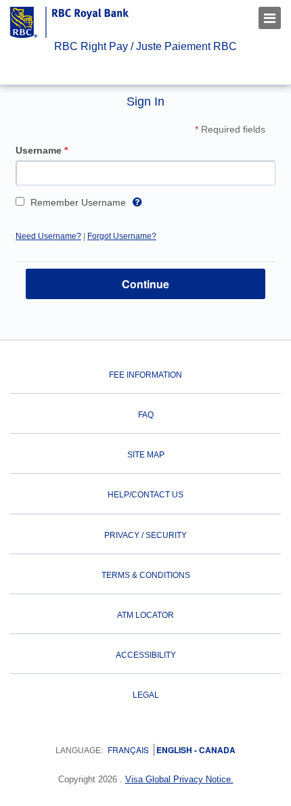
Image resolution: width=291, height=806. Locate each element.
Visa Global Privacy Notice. (179, 779)
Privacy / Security (145, 535)
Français (128, 749)
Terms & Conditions (146, 575)
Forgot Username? (121, 236)
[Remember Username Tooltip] (137, 200)
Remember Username (78, 202)
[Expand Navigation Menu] (270, 18)
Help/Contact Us (145, 494)
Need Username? (48, 236)
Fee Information (145, 375)
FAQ (146, 415)
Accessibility (146, 655)
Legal (146, 695)
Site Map (145, 455)
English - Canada (195, 750)
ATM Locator (145, 615)
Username (43, 150)
